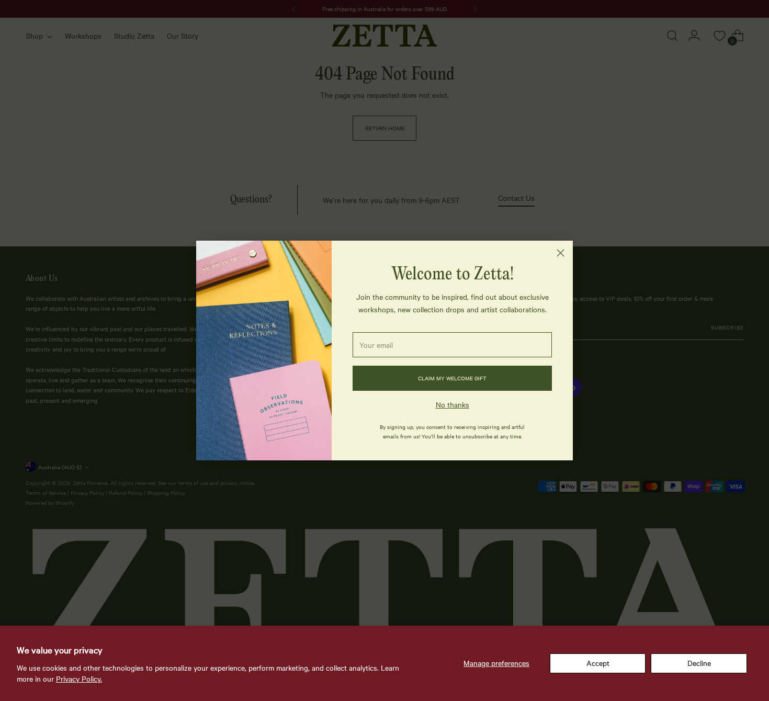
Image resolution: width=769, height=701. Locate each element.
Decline (699, 663)
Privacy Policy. (79, 678)
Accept (597, 663)
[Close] (560, 253)
